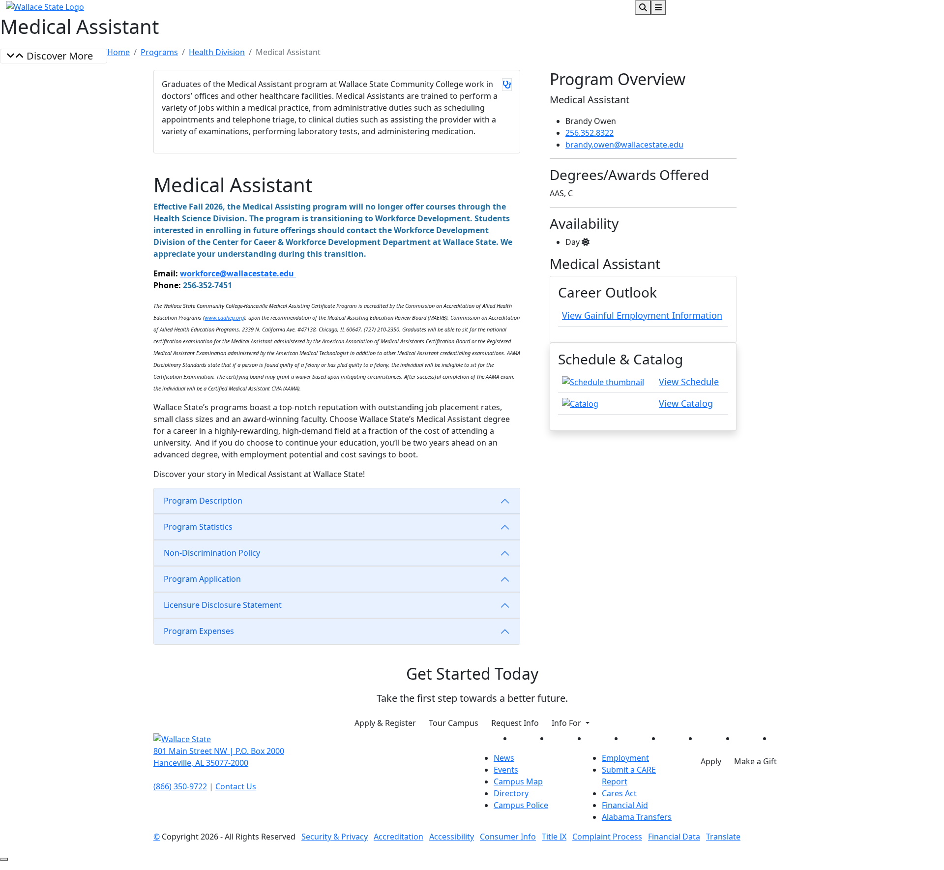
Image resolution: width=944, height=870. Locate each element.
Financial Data (674, 836)
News (504, 757)
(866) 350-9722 (180, 786)
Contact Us (235, 786)
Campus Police (521, 805)
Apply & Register (385, 723)
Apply (711, 761)
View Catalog (686, 403)
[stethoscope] (507, 84)
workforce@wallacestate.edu (238, 273)
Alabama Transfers (637, 816)
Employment (625, 757)
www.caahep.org (224, 317)
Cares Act (619, 793)
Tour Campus (453, 723)
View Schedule (689, 382)
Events (506, 769)
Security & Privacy (334, 836)
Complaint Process (607, 836)
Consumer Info (508, 836)
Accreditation (398, 836)
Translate (723, 836)
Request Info (515, 723)
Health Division (217, 52)
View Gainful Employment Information (642, 315)
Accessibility (451, 836)
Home (118, 52)
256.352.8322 (589, 132)
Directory (511, 793)
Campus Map (518, 781)
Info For (567, 723)
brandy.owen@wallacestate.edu (624, 144)
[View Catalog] (580, 402)
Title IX (554, 836)
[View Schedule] (603, 381)
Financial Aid (625, 805)
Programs (159, 52)
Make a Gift (755, 761)
